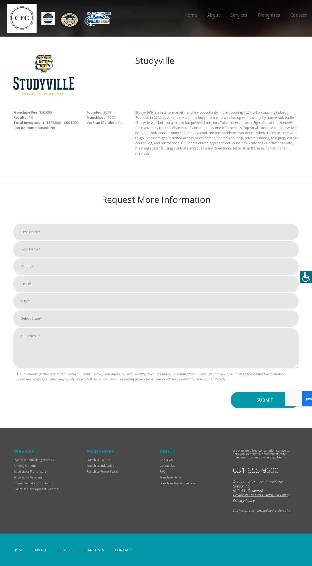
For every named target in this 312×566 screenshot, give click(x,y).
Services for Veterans (27, 477)
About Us (166, 460)
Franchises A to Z (98, 460)
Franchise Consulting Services (33, 460)
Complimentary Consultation (33, 483)
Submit (264, 400)
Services (238, 15)
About (213, 15)
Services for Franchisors (29, 471)
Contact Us (167, 466)
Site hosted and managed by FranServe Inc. (262, 510)
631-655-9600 (256, 470)
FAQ (163, 471)
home (18, 550)
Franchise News (170, 477)
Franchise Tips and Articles (178, 483)
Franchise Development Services (35, 489)
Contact (298, 15)
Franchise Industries (100, 466)
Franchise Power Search (103, 471)
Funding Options (24, 466)
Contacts (124, 550)
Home (191, 15)
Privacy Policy (179, 379)
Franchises (269, 15)
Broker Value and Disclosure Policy (261, 495)
